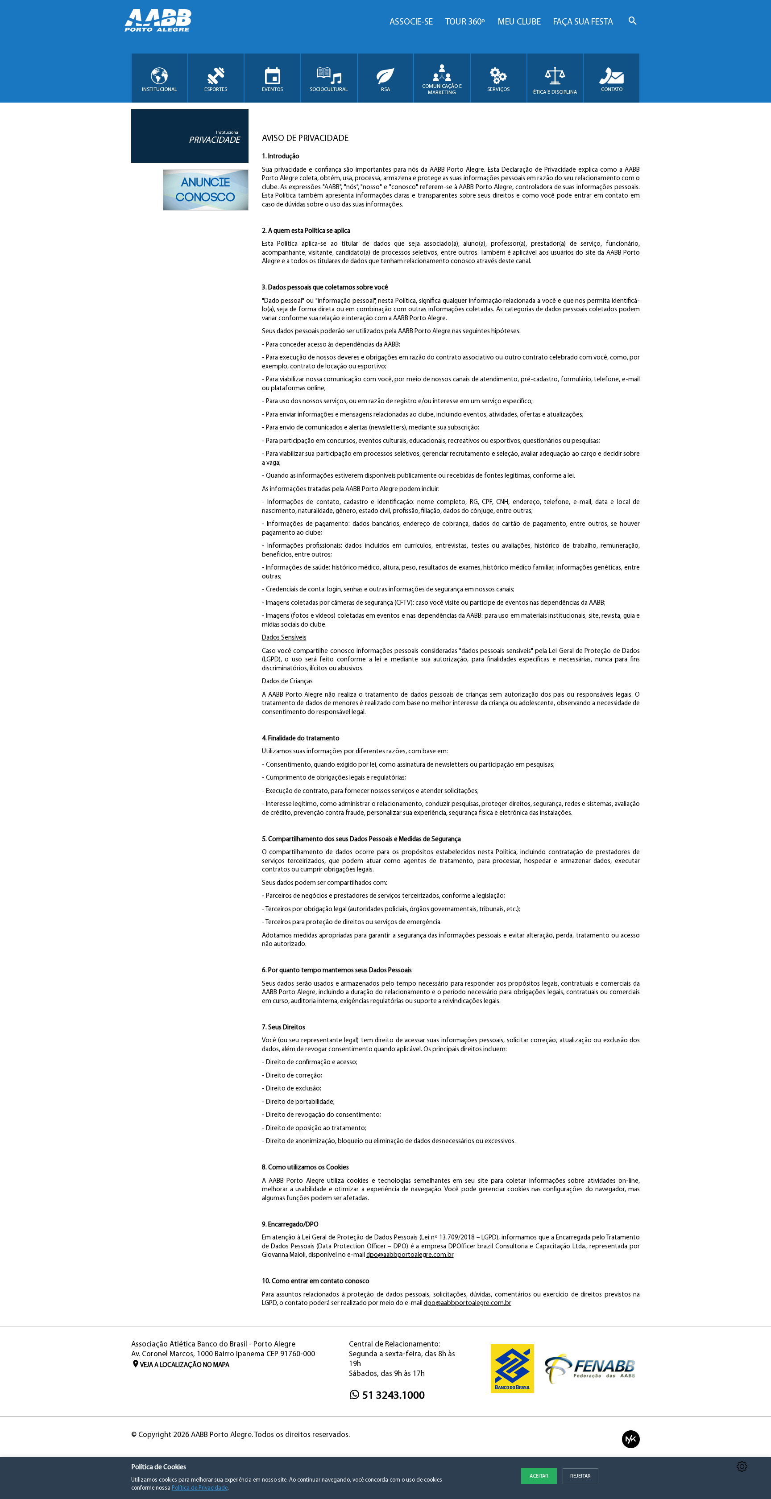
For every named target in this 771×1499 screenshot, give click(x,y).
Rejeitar (580, 1476)
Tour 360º (465, 22)
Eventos (272, 89)
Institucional (159, 89)
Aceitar (539, 1476)
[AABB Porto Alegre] (157, 20)
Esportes (215, 89)
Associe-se (411, 22)
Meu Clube (519, 22)
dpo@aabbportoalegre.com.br (410, 1255)
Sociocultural (329, 89)
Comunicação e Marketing (442, 89)
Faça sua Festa (583, 22)
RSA (385, 89)
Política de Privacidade (200, 1488)
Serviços (498, 89)
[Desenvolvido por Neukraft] (631, 1439)
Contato (611, 89)
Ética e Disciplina (555, 92)
